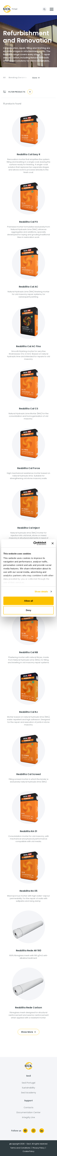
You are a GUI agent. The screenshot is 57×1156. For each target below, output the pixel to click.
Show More (27, 1031)
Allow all (28, 600)
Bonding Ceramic (18, 77)
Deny (28, 610)
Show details (41, 591)
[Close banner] (53, 543)
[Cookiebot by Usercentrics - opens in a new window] (34, 543)
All (4, 77)
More (34, 77)
